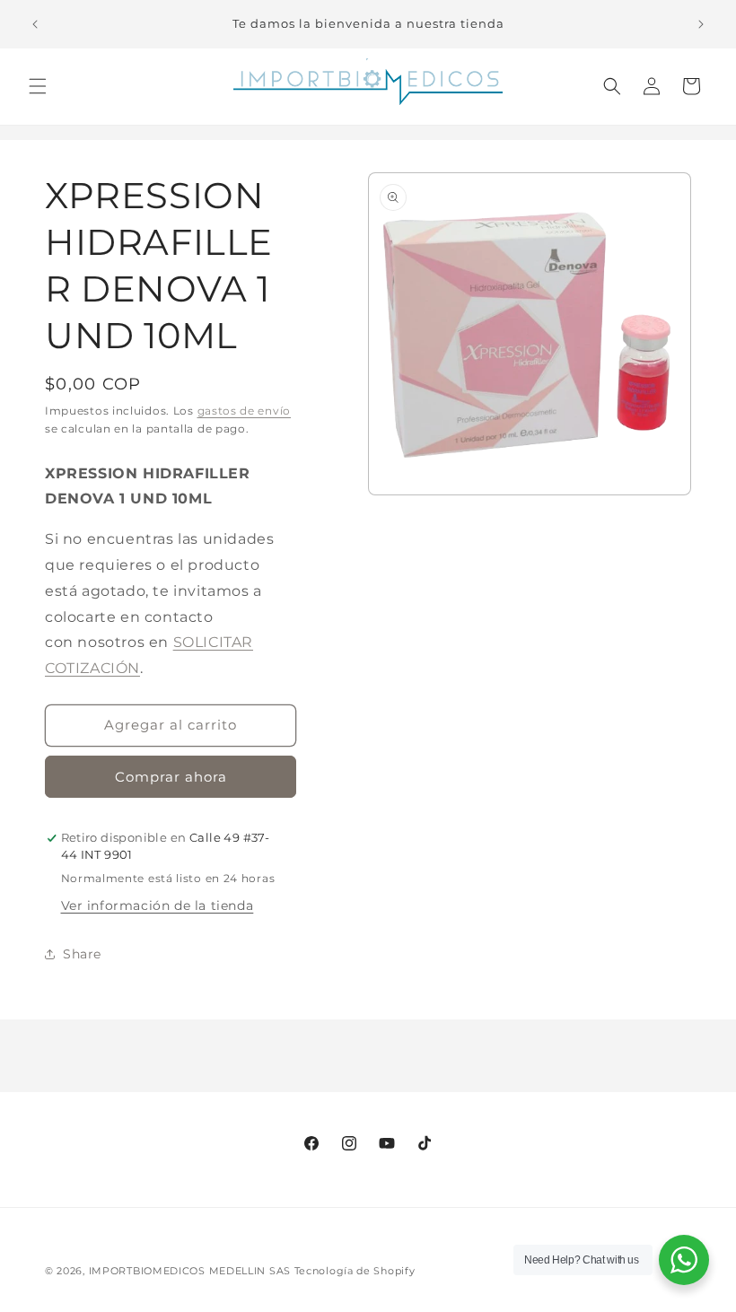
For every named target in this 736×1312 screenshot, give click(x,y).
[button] (37, 86)
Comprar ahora (171, 776)
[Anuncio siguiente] (701, 24)
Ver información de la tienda (157, 905)
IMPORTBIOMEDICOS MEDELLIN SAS (190, 1270)
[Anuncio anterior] (35, 24)
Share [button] (82, 954)
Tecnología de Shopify (355, 1270)
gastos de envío (244, 410)
